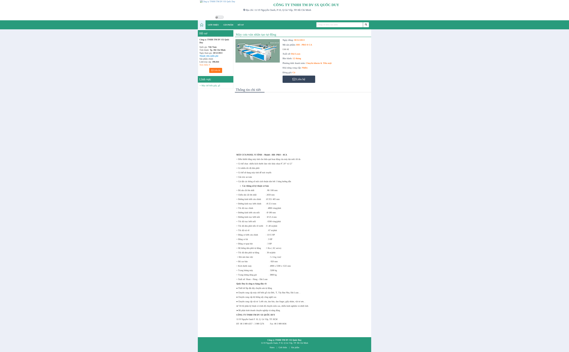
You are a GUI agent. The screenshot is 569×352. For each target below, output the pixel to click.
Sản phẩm (295, 347)
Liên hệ (216, 70)
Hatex (272, 347)
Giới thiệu (283, 347)
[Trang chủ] (202, 24)
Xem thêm (204, 65)
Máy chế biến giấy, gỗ (211, 85)
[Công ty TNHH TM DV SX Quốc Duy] (219, 7)
